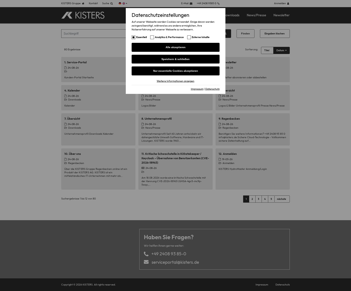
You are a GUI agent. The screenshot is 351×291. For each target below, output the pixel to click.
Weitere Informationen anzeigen (175, 81)
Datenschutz (212, 89)
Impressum (197, 89)
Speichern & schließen (175, 59)
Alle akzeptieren (176, 47)
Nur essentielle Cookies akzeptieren (175, 70)
